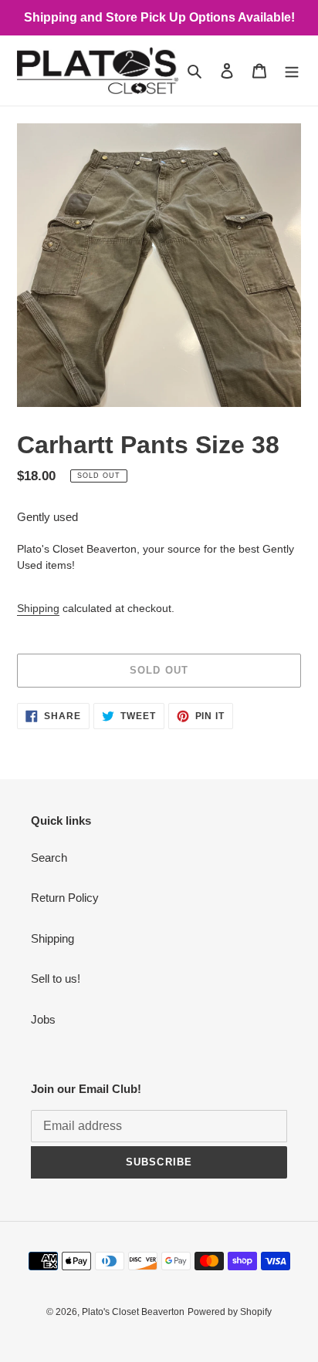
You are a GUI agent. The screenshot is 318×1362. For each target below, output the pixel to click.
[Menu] (292, 70)
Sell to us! (55, 978)
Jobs (43, 1019)
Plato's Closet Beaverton (133, 1312)
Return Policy (65, 897)
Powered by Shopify (230, 1312)
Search (49, 857)
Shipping (38, 608)
